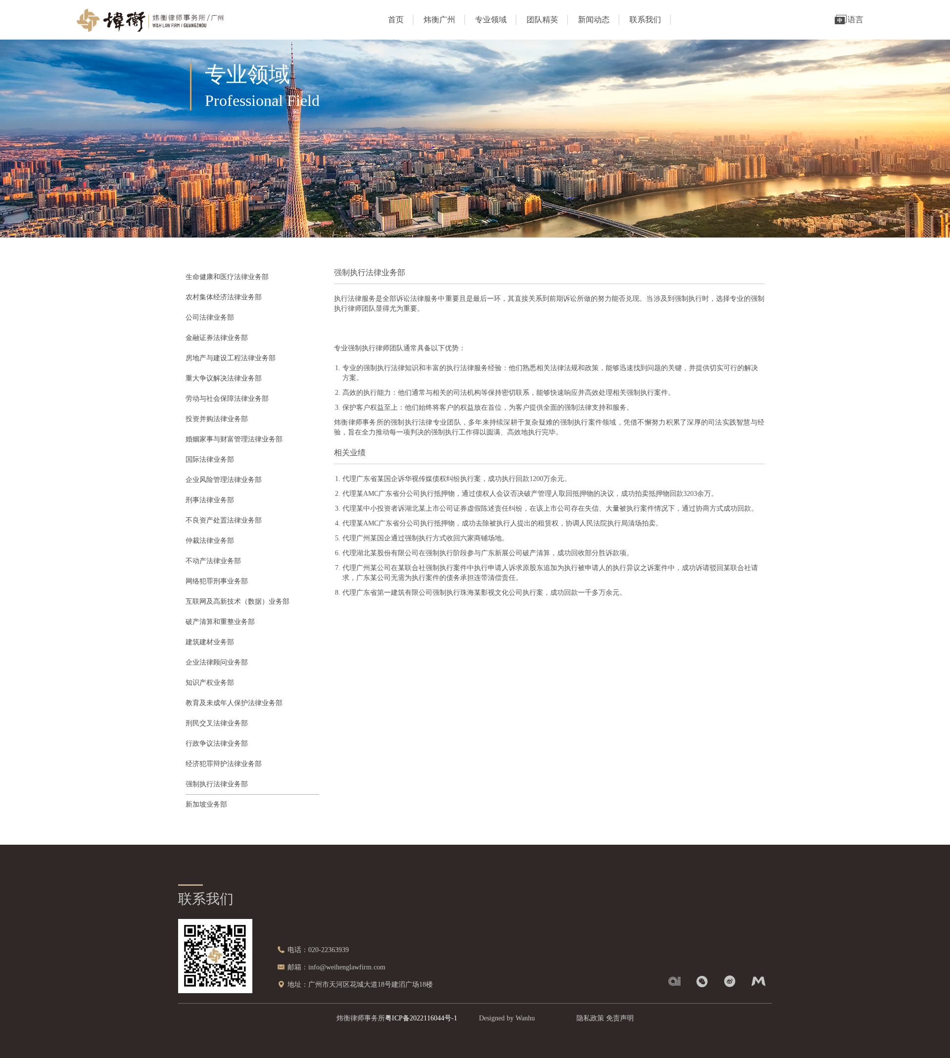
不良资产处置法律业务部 (224, 520)
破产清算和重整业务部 (220, 621)
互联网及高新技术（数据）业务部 (237, 601)
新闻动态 (594, 19)
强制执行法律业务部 (217, 784)
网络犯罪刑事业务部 (217, 581)
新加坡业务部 (206, 804)
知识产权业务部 (210, 682)
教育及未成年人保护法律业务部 (234, 703)
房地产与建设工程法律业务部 (231, 358)
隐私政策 (590, 1018)
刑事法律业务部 (210, 500)
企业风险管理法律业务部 (224, 479)
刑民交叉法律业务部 (217, 723)
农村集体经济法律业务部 (224, 297)
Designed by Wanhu (507, 1018)
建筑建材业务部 (210, 642)
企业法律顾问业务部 (217, 662)
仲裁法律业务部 (210, 540)
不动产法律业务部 (213, 561)
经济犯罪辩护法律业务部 (224, 764)
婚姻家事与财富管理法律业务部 (234, 439)
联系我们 (645, 19)
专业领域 (491, 19)
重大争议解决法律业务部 (224, 378)
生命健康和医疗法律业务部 (227, 277)
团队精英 (542, 19)
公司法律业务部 (210, 317)
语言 (855, 19)
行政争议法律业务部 (217, 743)
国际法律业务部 (210, 459)
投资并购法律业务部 (217, 419)
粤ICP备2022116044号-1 (421, 1018)
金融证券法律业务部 (217, 337)
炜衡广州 (439, 19)
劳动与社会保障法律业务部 (227, 398)
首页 (396, 19)
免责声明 (620, 1018)
